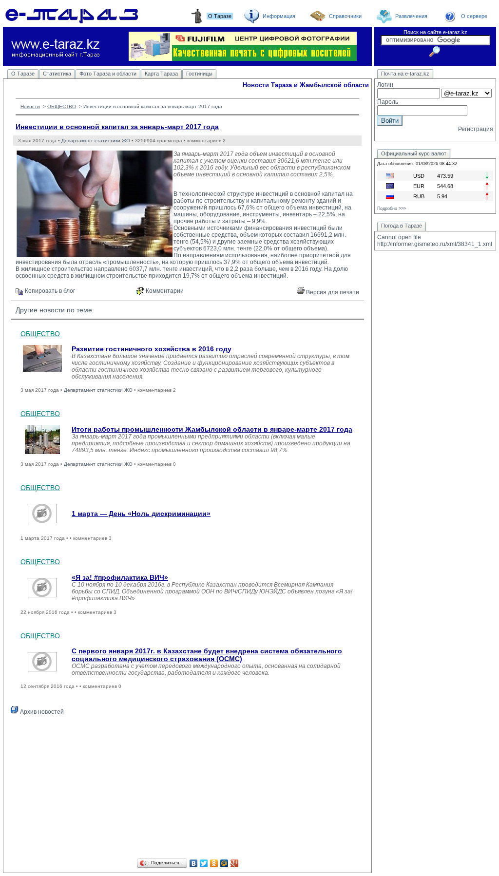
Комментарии (164, 290)
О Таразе (23, 73)
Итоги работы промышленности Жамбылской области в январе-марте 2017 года (212, 429)
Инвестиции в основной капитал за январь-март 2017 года (117, 127)
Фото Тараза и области (107, 73)
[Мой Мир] (224, 863)
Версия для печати (332, 292)
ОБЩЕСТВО (61, 106)
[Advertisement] (187, 788)
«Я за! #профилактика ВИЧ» (120, 577)
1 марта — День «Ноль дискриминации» (141, 513)
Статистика (57, 73)
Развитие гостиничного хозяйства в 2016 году (151, 349)
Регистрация (475, 129)
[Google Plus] (235, 863)
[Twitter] (204, 863)
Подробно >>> (391, 208)
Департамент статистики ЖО (95, 140)
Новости (30, 106)
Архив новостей (41, 711)
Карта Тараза (161, 73)
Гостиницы (199, 73)
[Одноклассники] (214, 863)
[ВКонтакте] (194, 863)
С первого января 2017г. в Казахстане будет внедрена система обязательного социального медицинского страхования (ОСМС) (207, 655)
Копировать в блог (49, 290)
